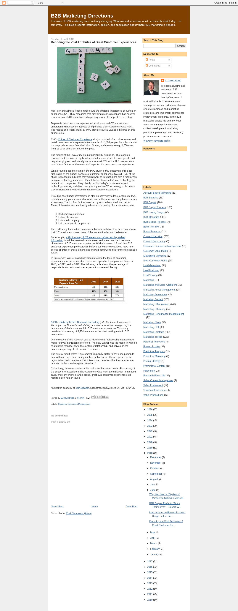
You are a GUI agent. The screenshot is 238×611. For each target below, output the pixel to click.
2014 (150, 578)
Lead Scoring (150, 275)
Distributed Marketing (154, 255)
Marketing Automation (155, 294)
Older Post (131, 506)
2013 (150, 583)
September (156, 473)
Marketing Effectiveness (156, 304)
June (153, 490)
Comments (154, 65)
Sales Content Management (158, 380)
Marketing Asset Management (159, 289)
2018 (150, 453)
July (152, 484)
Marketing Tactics (153, 336)
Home (94, 506)
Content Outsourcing (154, 241)
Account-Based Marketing (157, 192)
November (156, 462)
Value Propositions (153, 395)
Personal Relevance (154, 341)
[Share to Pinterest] (107, 397)
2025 (150, 414)
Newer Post (57, 506)
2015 (150, 572)
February (155, 548)
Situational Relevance (155, 390)
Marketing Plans (152, 322)
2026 (150, 409)
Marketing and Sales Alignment (160, 284)
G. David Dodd (173, 80)
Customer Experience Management (74, 404)
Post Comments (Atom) (78, 513)
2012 (150, 588)
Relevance (149, 370)
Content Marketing (153, 236)
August (154, 479)
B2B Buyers (149, 202)
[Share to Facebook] (103, 397)
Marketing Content (153, 299)
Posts (151, 59)
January (155, 554)
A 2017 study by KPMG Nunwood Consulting (75, 322)
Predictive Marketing (154, 356)
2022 (150, 431)
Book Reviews (151, 226)
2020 (150, 442)
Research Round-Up (154, 375)
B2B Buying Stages (154, 212)
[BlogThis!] (96, 397)
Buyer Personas (152, 231)
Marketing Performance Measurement (163, 313)
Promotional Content (154, 365)
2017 (150, 561)
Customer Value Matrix (155, 251)
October (155, 468)
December (156, 457)
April (153, 537)
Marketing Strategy (153, 332)
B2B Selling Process (154, 221)
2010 (150, 599)
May (153, 532)
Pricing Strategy (152, 361)
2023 (150, 425)
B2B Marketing (151, 217)
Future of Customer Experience (75, 139)
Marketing (148, 280)
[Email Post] (88, 398)
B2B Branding (150, 197)
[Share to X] (100, 397)
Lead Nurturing (151, 270)
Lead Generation (152, 265)
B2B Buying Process (154, 207)
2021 (150, 436)
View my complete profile (157, 140)
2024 (150, 420)
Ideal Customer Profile (155, 260)
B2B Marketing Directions (82, 16)
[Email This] (93, 397)
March (154, 543)
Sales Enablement (153, 385)
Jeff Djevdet (82, 387)
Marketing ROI (151, 327)
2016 (150, 567)
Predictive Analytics (154, 351)
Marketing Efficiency (154, 309)
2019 (150, 447)
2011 (150, 594)
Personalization (151, 346)
